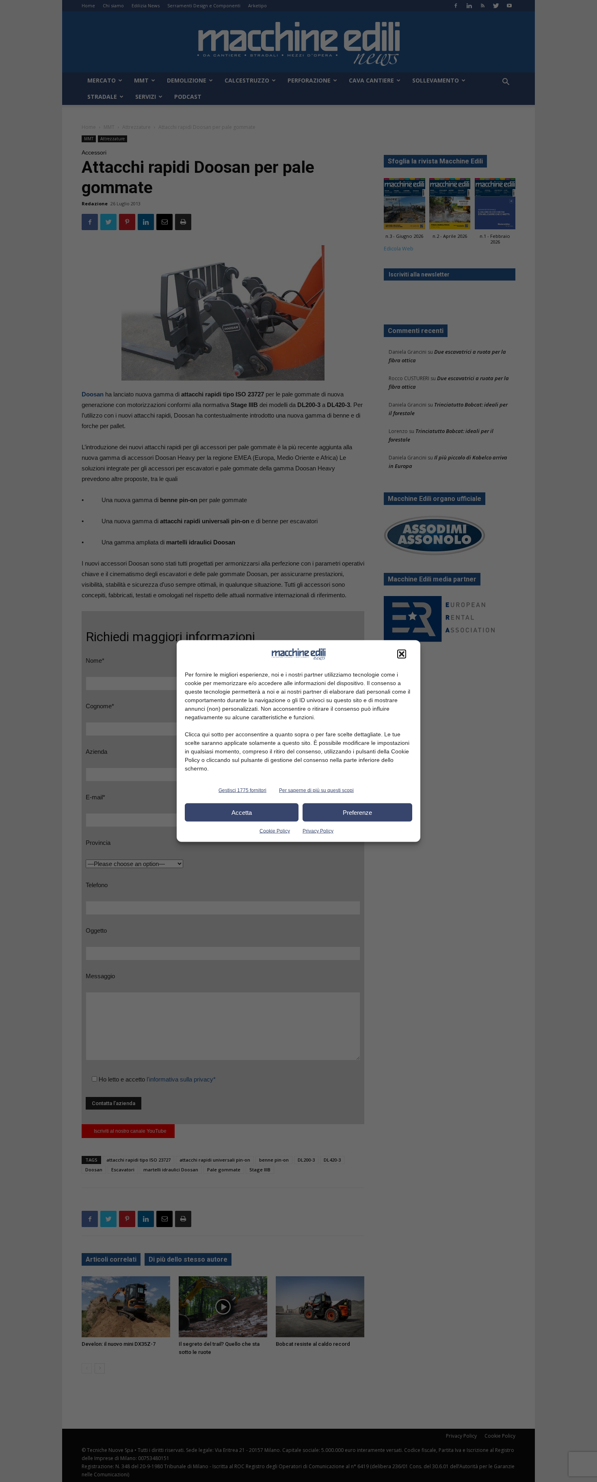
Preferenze (357, 812)
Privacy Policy (318, 831)
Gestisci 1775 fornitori (242, 790)
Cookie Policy (275, 831)
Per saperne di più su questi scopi (316, 790)
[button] (402, 654)
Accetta (241, 812)
